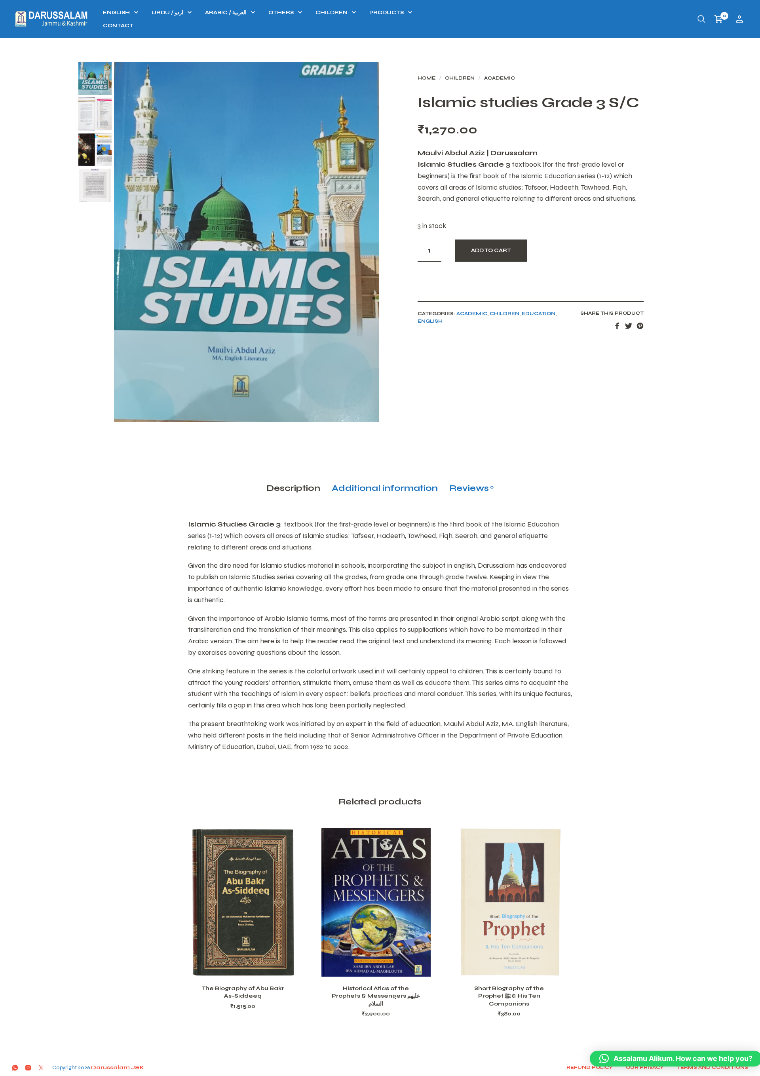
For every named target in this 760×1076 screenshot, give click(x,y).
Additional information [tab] (385, 488)
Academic (499, 78)
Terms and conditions (712, 1067)
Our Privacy (644, 1067)
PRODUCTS (386, 13)
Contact (118, 26)
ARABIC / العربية (226, 13)
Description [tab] (293, 488)
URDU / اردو (167, 13)
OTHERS (281, 13)
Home (426, 78)
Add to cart (491, 250)
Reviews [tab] (471, 488)
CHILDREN (331, 13)
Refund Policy (589, 1067)
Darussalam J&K (117, 1067)
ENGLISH (116, 13)
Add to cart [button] (253, 967)
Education (538, 313)
